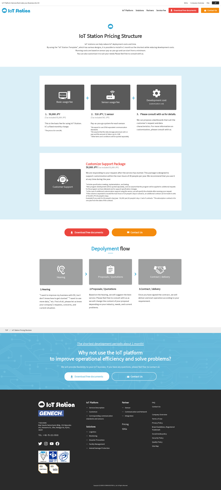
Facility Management (97, 444)
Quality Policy (157, 442)
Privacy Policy (157, 423)
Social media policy (159, 434)
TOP (6, 330)
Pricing (125, 424)
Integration (129, 416)
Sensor (127, 407)
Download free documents (185, 10)
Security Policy (157, 438)
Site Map (155, 446)
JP (215, 3)
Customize (93, 411)
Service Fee (161, 10)
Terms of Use (157, 418)
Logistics (92, 432)
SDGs (186, 3)
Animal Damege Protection (99, 448)
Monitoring (93, 436)
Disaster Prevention (96, 440)
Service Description (96, 407)
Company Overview (197, 3)
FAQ (208, 3)
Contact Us (212, 10)
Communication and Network (136, 411)
